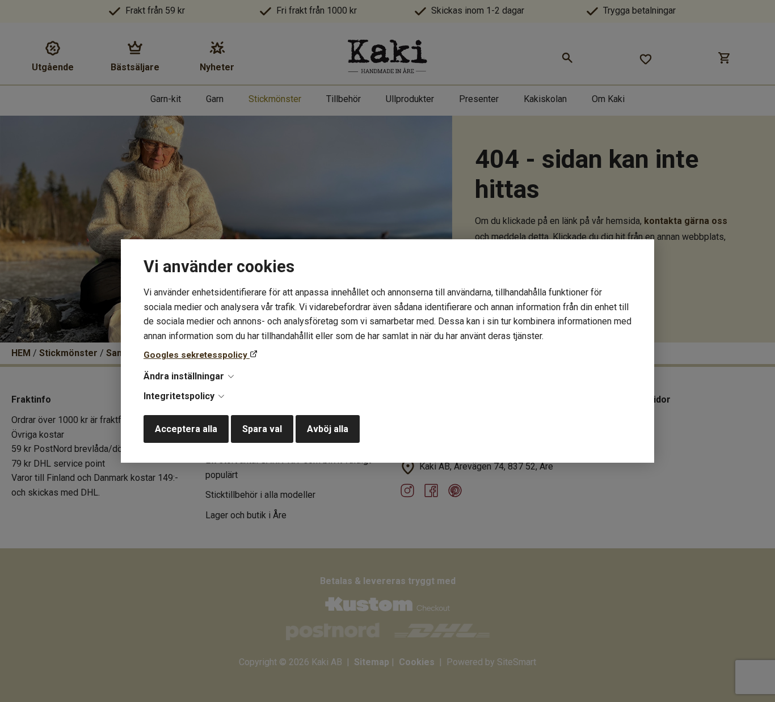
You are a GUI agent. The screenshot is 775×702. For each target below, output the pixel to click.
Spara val (262, 429)
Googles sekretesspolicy (197, 355)
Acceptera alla (186, 429)
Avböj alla (327, 429)
